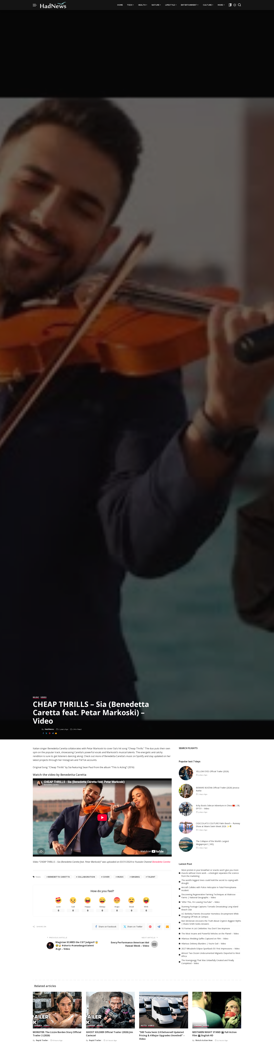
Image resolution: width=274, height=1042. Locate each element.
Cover (106, 877)
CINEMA (38, 1026)
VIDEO (44, 697)
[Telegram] (52, 733)
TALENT (151, 877)
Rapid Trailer (42, 1040)
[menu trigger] (36, 5)
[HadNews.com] (53, 5)
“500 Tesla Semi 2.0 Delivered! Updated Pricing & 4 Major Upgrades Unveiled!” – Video (162, 1035)
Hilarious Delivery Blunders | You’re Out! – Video (203, 943)
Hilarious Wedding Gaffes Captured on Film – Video (204, 938)
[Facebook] (43, 733)
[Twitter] (46, 733)
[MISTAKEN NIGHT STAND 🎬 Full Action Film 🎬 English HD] (216, 1010)
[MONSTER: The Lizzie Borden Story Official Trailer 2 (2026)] (57, 1010)
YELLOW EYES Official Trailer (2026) (212, 771)
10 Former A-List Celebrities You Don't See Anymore (205, 928)
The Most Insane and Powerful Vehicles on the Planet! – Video (210, 933)
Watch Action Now (204, 1040)
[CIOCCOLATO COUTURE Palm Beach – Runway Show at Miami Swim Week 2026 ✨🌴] (186, 827)
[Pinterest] (49, 733)
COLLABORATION (86, 877)
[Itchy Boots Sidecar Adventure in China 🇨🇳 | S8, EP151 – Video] (186, 809)
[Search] (239, 5)
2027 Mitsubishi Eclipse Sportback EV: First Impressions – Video (210, 948)
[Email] (56, 733)
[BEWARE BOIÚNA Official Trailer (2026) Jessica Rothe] (186, 791)
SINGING (135, 877)
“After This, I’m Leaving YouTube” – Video (200, 902)
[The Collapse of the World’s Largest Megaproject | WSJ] (186, 844)
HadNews (49, 729)
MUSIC (36, 697)
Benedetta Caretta (161, 861)
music (120, 877)
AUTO (144, 1026)
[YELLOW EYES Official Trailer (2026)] (186, 773)
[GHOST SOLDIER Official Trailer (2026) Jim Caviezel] (110, 1010)
